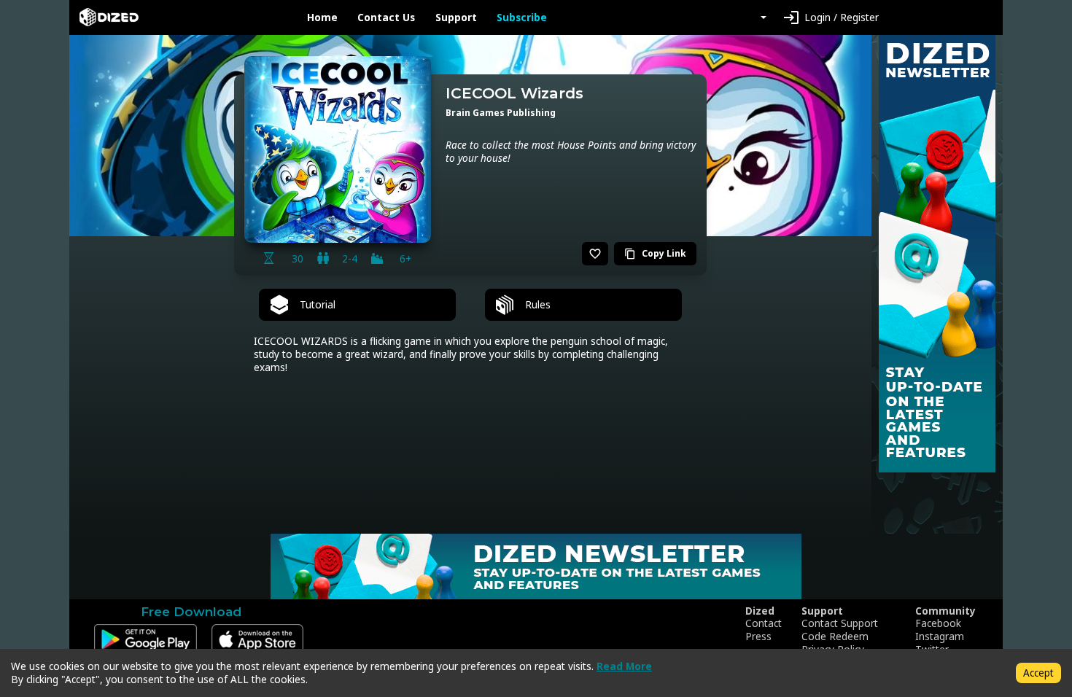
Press (758, 636)
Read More (624, 666)
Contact (763, 623)
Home (322, 17)
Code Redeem (835, 636)
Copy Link (655, 253)
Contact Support (839, 623)
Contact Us (386, 17)
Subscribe (522, 17)
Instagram (939, 636)
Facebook (938, 623)
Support (456, 17)
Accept (1038, 673)
